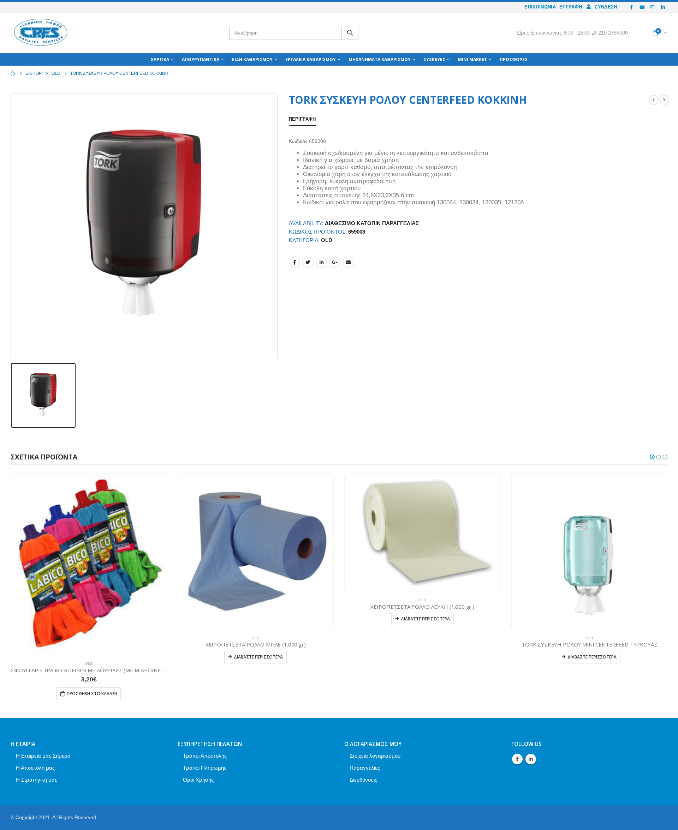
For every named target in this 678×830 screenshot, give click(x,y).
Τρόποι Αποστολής (205, 756)
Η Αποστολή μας (35, 768)
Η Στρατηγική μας (36, 780)
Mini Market (472, 59)
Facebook (294, 262)
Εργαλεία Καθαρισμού (310, 59)
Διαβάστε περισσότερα (258, 657)
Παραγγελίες (365, 768)
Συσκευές (434, 59)
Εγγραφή (570, 7)
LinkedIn (321, 262)
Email (348, 262)
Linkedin (530, 759)
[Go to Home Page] (13, 73)
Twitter (308, 262)
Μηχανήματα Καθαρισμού (380, 59)
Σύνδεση (606, 7)
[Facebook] (631, 7)
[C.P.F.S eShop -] (41, 32)
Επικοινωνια (540, 7)
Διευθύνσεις (363, 780)
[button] (652, 457)
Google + (334, 262)
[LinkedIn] (662, 7)
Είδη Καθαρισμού (252, 59)
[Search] (350, 33)
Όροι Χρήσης (198, 780)
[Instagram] (652, 7)
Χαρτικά (160, 59)
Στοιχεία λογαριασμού (375, 756)
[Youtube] (642, 7)
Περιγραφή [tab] (302, 119)
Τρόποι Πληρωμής (204, 768)
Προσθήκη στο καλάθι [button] (92, 694)
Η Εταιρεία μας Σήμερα (43, 756)
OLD (326, 240)
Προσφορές (514, 59)
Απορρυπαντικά (200, 59)
